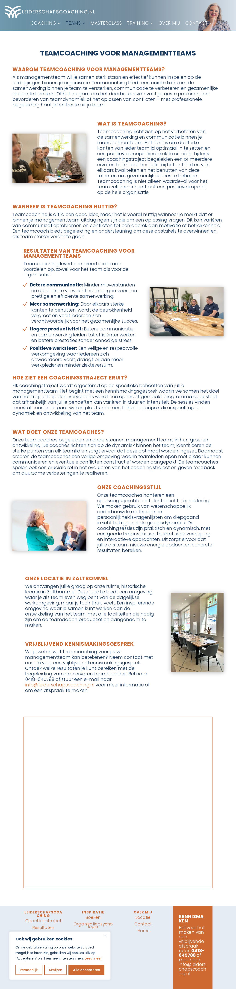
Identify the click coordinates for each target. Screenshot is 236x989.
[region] (60, 955)
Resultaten (43, 927)
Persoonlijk (29, 970)
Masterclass (106, 24)
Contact (196, 24)
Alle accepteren (86, 970)
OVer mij (143, 912)
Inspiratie (93, 912)
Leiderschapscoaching (43, 914)
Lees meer (93, 958)
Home (143, 931)
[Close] (106, 935)
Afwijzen (55, 970)
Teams (73, 24)
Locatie (143, 917)
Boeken (93, 917)
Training (138, 24)
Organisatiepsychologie (93, 925)
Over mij (169, 24)
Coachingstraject (43, 921)
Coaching (43, 24)
